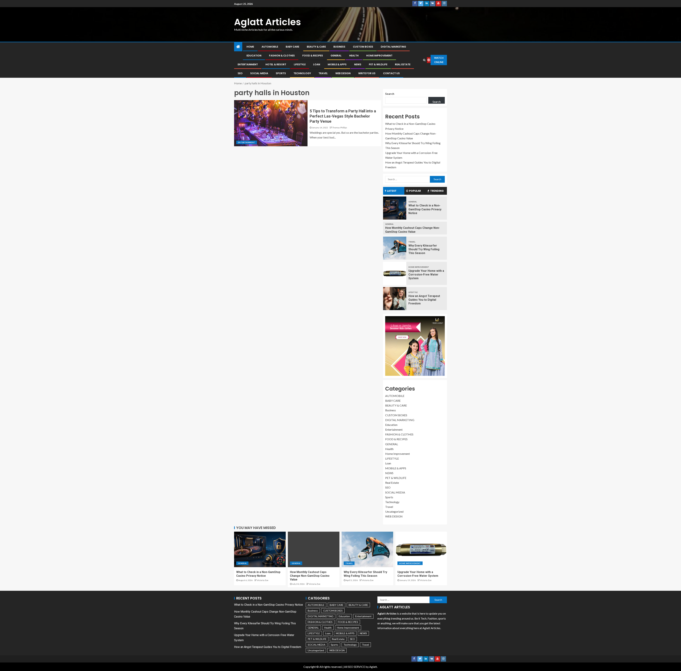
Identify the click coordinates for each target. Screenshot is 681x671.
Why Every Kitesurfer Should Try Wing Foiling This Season (423, 249)
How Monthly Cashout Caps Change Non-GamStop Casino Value (310, 575)
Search (389, 93)
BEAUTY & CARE (316, 46)
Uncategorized (394, 511)
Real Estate (402, 64)
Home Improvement (379, 55)
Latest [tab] (392, 191)
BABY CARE (292, 46)
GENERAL (336, 55)
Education (254, 55)
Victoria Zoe (262, 580)
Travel (323, 73)
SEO (240, 73)
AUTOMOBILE (270, 46)
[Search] (424, 60)
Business (339, 46)
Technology (302, 73)
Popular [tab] (415, 191)
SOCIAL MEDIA (259, 73)
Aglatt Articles (267, 21)
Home (250, 46)
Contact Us (391, 73)
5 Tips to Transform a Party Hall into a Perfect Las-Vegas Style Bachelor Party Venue (343, 116)
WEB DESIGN (343, 73)
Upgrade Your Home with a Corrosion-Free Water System (426, 274)
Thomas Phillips (339, 127)
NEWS (357, 64)
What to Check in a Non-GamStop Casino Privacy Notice (424, 209)
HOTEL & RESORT (275, 64)
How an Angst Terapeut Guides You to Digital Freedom (424, 299)
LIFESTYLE (300, 64)
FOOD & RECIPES (312, 55)
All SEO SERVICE (354, 666)
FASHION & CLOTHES (282, 55)
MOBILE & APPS (337, 64)
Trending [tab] (437, 191)
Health (354, 55)
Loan (316, 64)
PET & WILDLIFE (378, 64)
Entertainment (248, 64)
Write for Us (366, 73)
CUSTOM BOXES (363, 46)
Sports (281, 73)
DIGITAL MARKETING (393, 46)
